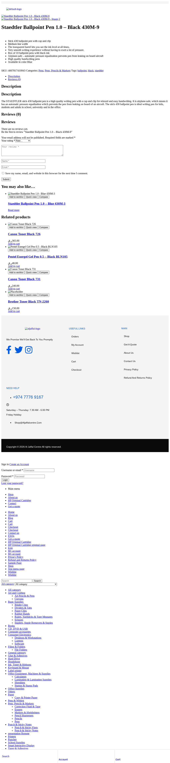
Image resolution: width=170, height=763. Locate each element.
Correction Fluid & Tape (27, 706)
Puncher (12, 739)
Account (63, 759)
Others (11, 691)
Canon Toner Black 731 (24, 279)
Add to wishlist (16, 197)
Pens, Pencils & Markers (58, 70)
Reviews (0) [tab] (11, 114)
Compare (43, 197)
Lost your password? (12, 483)
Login (5, 480)
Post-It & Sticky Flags (26, 727)
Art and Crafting (16, 592)
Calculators (20, 676)
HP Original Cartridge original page (26, 545)
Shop (126, 336)
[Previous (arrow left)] (6, 381)
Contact (12, 503)
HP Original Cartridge (19, 500)
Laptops (19, 640)
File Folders (21, 649)
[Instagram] (29, 350)
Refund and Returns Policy (138, 377)
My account (77, 345)
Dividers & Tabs (23, 607)
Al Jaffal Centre (33, 446)
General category (17, 652)
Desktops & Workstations (28, 637)
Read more (13, 210)
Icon (10, 548)
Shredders (20, 682)
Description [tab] (11, 86)
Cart (118, 759)
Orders (75, 336)
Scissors (19, 619)
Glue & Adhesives (17, 655)
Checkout (76, 369)
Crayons (19, 598)
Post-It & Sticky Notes (20, 724)
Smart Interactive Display (21, 745)
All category (14, 589)
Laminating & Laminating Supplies (33, 679)
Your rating (8, 140)
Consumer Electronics (19, 634)
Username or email (12, 470)
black (91, 70)
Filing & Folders (16, 646)
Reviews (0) (14, 79)
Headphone (14, 661)
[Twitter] (19, 350)
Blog (10, 518)
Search (37, 581)
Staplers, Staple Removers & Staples (34, 622)
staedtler (99, 70)
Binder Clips (21, 604)
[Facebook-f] (9, 350)
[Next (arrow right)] (164, 381)
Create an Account (19, 464)
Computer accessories (19, 631)
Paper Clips (21, 610)
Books (11, 625)
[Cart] (117, 753)
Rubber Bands (22, 613)
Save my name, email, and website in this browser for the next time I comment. (46, 173)
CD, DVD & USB (18, 628)
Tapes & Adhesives (18, 748)
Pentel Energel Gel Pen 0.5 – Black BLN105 (38, 256)
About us (128, 352)
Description (14, 76)
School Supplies (16, 742)
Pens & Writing (16, 700)
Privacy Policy (131, 369)
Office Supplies (16, 688)
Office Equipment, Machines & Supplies (29, 673)
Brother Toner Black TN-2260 (28, 301)
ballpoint (82, 70)
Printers (12, 736)
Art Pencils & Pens (25, 595)
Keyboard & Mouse (18, 667)
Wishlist (75, 353)
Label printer (14, 670)
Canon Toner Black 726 (24, 234)
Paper (11, 694)
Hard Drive (14, 658)
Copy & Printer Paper (26, 697)
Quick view (31, 197)
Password (7, 476)
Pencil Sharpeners (24, 715)
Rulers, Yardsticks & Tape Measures (33, 616)
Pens (41, 70)
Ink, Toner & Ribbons (19, 664)
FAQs (11, 536)
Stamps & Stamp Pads (26, 685)
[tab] (88, 76)
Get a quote (130, 344)
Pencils (18, 718)
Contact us (129, 361)
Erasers (18, 709)
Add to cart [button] (14, 243)
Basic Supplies (15, 601)
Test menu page (16, 568)
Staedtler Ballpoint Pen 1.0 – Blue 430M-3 (36, 203)
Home (11, 512)
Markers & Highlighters (27, 712)
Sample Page (15, 562)
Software (19, 643)
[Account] (60, 753)
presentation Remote (18, 733)
